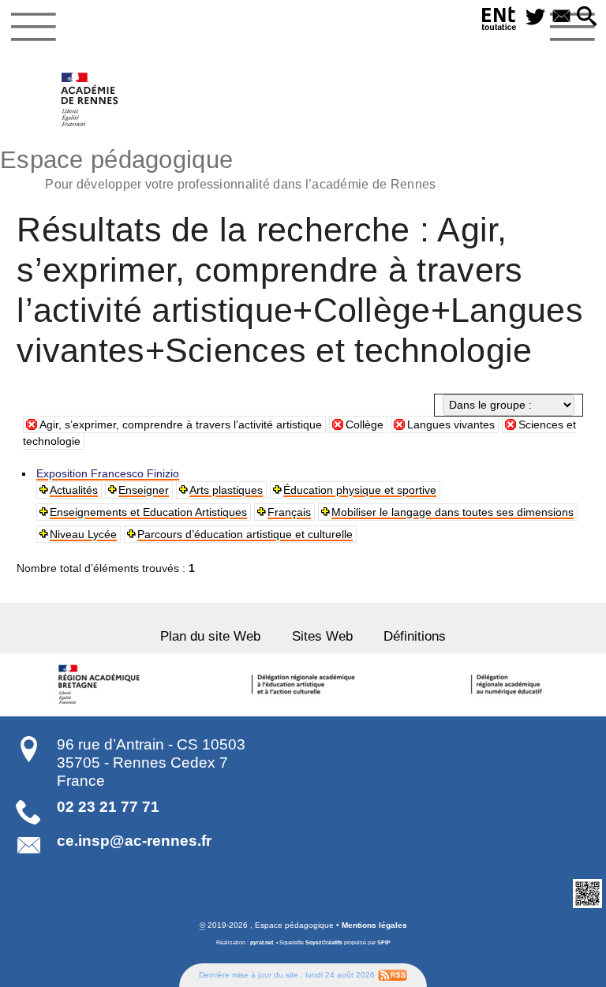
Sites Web (322, 636)
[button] (587, 17)
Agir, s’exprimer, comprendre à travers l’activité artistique (180, 424)
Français (289, 512)
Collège (364, 424)
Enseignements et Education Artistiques (148, 512)
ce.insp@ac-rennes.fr (134, 840)
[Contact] (561, 17)
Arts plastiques (226, 490)
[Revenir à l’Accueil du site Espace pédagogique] (90, 99)
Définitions (414, 636)
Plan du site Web (210, 636)
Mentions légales (374, 925)
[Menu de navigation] (33, 27)
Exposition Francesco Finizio (107, 473)
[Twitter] (535, 17)
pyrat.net (261, 942)
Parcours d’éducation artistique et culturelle (245, 534)
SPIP (384, 942)
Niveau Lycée (83, 534)
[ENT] (499, 21)
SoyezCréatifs (323, 942)
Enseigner (143, 490)
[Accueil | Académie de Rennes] (101, 684)
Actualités (74, 490)
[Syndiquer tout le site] (392, 974)
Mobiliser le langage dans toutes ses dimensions (452, 512)
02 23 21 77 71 (108, 806)
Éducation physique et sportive (359, 490)
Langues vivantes (451, 424)
